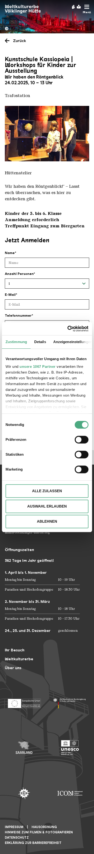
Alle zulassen (47, 491)
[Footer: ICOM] (70, 793)
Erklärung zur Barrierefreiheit (33, 843)
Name (10, 253)
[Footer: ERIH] (24, 793)
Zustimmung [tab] (16, 342)
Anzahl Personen (19, 274)
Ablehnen (47, 521)
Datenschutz (17, 837)
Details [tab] (40, 342)
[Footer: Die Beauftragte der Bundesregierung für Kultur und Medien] (70, 702)
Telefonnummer (18, 315)
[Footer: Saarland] (24, 747)
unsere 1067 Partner (38, 366)
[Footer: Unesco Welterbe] (70, 747)
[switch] (81, 439)
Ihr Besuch (14, 650)
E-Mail (10, 295)
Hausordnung (44, 827)
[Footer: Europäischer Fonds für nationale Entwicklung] (24, 702)
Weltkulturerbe (19, 659)
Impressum (14, 827)
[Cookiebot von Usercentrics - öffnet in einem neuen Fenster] (67, 329)
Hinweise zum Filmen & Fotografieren (39, 832)
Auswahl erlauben (47, 506)
